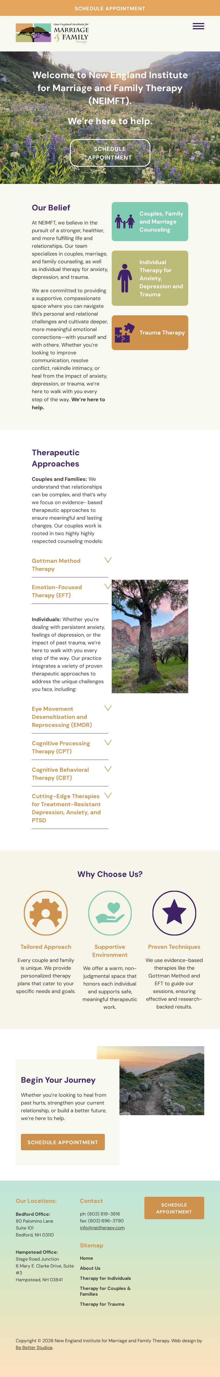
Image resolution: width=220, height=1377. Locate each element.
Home (86, 1258)
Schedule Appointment (110, 153)
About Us (90, 1268)
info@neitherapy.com (102, 1227)
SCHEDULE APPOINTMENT (110, 8)
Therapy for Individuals (105, 1278)
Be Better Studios (34, 1347)
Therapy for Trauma (102, 1304)
